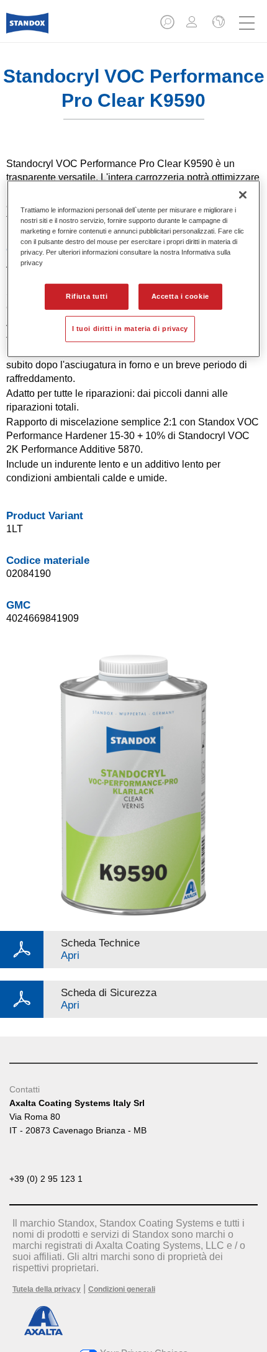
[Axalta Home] (27, 28)
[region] (134, 268)
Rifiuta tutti (86, 296)
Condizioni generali (121, 1289)
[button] (168, 26)
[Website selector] (217, 23)
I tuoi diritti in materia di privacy (130, 328)
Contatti (24, 1089)
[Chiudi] (242, 194)
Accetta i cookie (180, 296)
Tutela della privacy (46, 1289)
